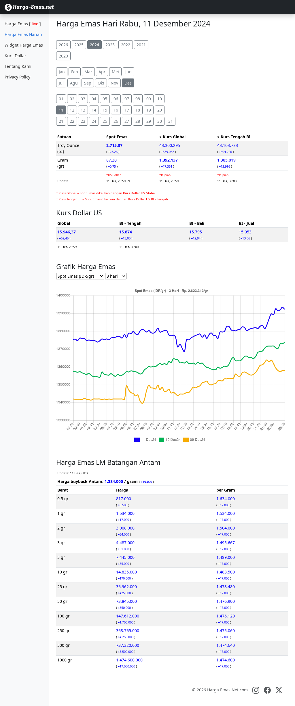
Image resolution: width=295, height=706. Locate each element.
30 (159, 121)
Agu (74, 83)
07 (126, 98)
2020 (63, 56)
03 (83, 98)
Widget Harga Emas (24, 45)
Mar (88, 71)
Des (128, 83)
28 (137, 121)
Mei (115, 71)
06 (116, 98)
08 (137, 98)
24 (94, 121)
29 (148, 121)
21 (61, 121)
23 (83, 121)
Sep (87, 83)
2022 (125, 44)
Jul (61, 83)
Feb (74, 71)
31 (170, 121)
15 (105, 110)
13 (83, 110)
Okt (101, 83)
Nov (114, 83)
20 (159, 110)
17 (126, 110)
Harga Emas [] (23, 23)
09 (148, 98)
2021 (141, 44)
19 (148, 110)
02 (72, 98)
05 (105, 98)
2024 (94, 44)
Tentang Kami (18, 66)
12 (72, 110)
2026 (63, 44)
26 (116, 121)
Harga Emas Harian (23, 34)
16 (116, 110)
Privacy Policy (17, 77)
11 (61, 110)
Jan (62, 71)
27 (126, 121)
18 (137, 110)
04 (94, 98)
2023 (110, 44)
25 (105, 121)
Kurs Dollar (15, 55)
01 (61, 98)
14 (94, 110)
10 (159, 98)
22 (72, 121)
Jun (128, 71)
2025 (79, 44)
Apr (102, 71)
